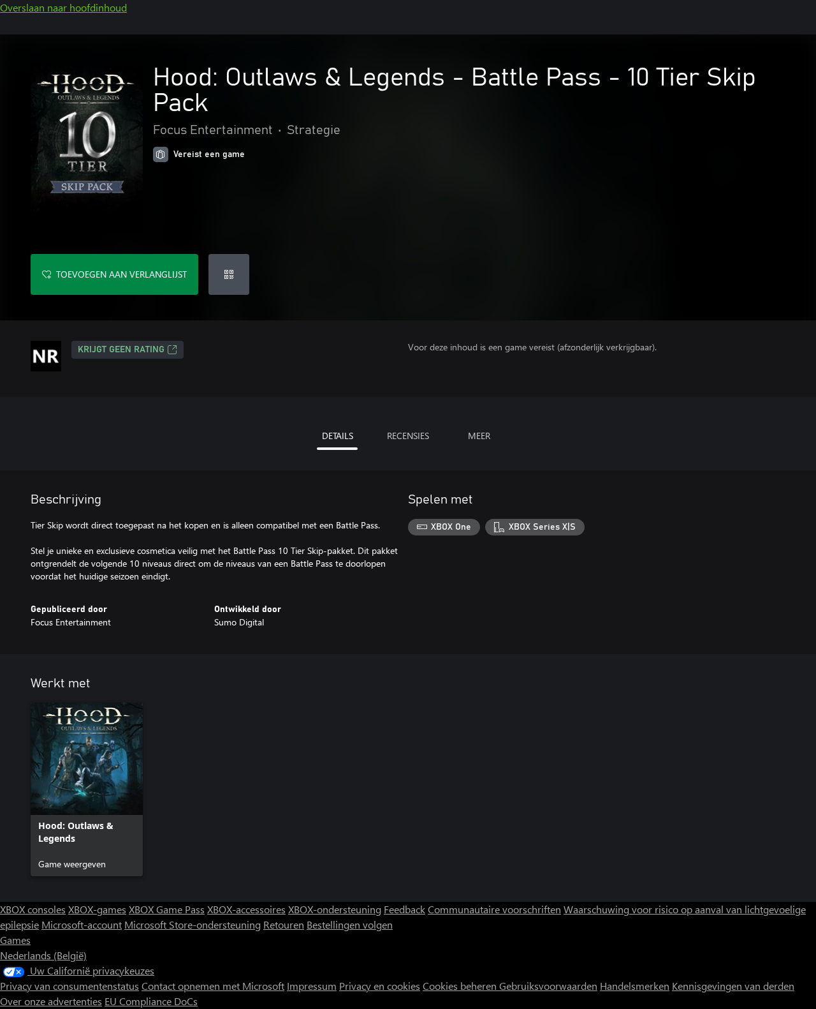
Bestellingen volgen (350, 924)
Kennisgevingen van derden (733, 985)
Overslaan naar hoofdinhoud (63, 7)
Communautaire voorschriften (494, 909)
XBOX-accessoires (246, 909)
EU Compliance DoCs (151, 1001)
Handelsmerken (634, 985)
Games (15, 939)
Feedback (404, 909)
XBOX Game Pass (167, 909)
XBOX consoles (33, 909)
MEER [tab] (479, 436)
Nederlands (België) (43, 955)
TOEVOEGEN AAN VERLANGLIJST (121, 274)
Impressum (312, 985)
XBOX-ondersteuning (334, 909)
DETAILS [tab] (337, 436)
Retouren (283, 924)
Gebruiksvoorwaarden (548, 985)
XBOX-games (97, 909)
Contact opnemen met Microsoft (213, 985)
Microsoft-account (81, 924)
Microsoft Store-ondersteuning (192, 924)
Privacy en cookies (379, 985)
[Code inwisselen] (228, 274)
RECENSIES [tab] (408, 436)
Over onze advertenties (51, 1001)
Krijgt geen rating (121, 349)
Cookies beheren (461, 985)
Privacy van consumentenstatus (69, 985)
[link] (87, 789)
